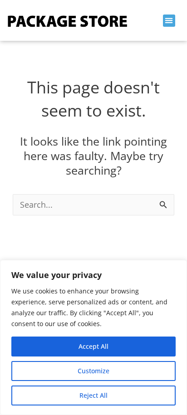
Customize (93, 370)
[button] (169, 21)
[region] (93, 337)
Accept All (93, 346)
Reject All (93, 395)
